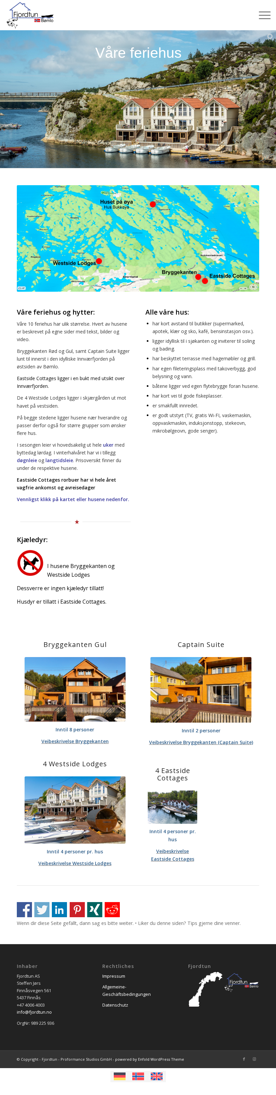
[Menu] (261, 15)
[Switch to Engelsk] (156, 1076)
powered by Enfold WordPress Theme (149, 1059)
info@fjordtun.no (34, 1012)
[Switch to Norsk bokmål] (138, 1076)
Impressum (113, 976)
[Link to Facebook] (244, 1059)
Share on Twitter (41, 909)
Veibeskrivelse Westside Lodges (74, 863)
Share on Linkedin (59, 909)
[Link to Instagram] (254, 1059)
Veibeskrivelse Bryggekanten (75, 741)
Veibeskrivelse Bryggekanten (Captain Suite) (201, 742)
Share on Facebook (24, 909)
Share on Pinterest (77, 909)
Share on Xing (94, 909)
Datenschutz (115, 1005)
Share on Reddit (112, 909)
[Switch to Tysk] (119, 1076)
